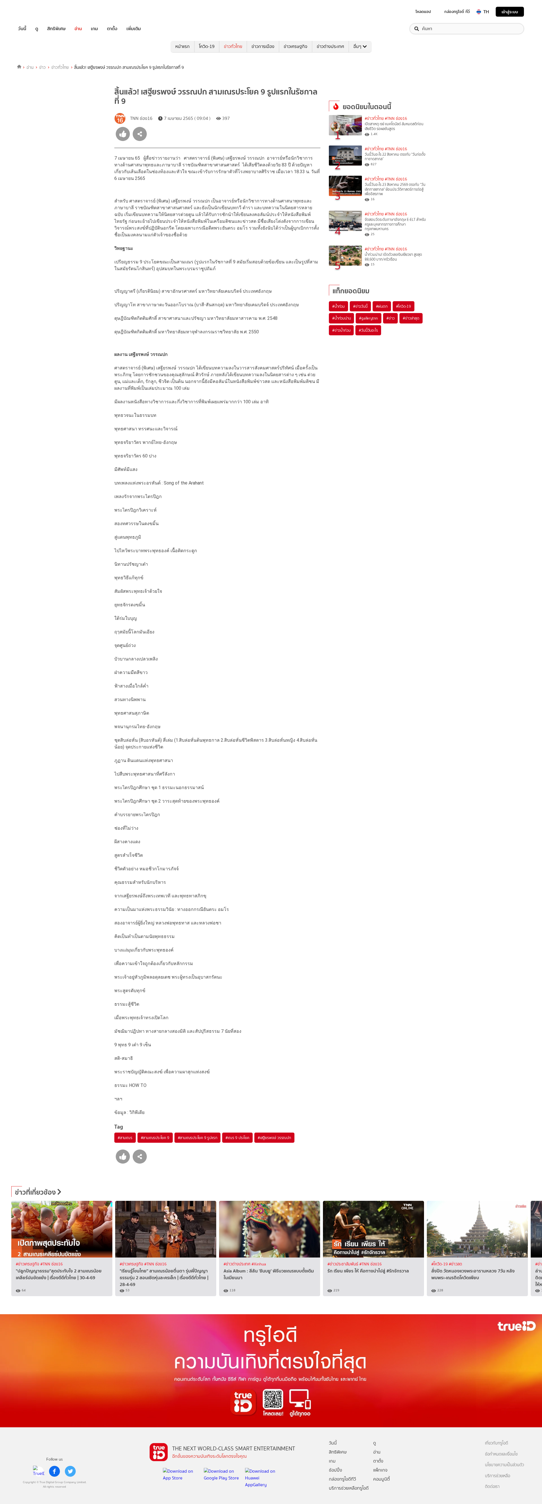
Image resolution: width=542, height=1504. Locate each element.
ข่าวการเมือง (263, 46)
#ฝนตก (382, 306)
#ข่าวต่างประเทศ (238, 1264)
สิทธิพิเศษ (56, 28)
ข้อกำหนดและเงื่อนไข (501, 1454)
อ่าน (78, 28)
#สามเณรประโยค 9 (155, 1137)
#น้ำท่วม (338, 306)
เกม (94, 28)
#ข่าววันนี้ (360, 306)
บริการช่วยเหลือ (497, 1476)
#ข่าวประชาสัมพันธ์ (343, 1264)
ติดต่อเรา (492, 1487)
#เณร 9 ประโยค (237, 1137)
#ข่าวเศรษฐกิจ (28, 1264)
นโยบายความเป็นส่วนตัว (504, 1465)
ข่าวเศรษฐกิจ (295, 46)
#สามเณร (125, 1137)
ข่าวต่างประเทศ (330, 46)
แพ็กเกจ (380, 1470)
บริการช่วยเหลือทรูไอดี (349, 1488)
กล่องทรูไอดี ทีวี (457, 11)
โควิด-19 (207, 46)
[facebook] (54, 1471)
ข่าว (42, 67)
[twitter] (70, 1471)
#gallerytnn (368, 318)
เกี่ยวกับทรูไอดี (496, 1443)
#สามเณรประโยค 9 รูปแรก (197, 1137)
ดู (36, 28)
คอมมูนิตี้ (381, 1479)
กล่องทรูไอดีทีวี (342, 1479)
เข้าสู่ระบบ (510, 11)
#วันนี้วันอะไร (368, 330)
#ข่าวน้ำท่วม (341, 330)
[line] (38, 1471)
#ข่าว (390, 318)
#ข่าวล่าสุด (411, 318)
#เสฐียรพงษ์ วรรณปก (274, 1137)
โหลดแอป (423, 11)
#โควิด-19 (403, 306)
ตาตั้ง (112, 28)
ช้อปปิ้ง (335, 1470)
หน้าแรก (182, 46)
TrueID (35, 12)
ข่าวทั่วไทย (233, 46)
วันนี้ (22, 28)
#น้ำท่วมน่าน (341, 318)
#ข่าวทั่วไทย (374, 119)
